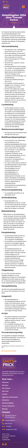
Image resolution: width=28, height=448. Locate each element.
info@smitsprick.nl (10, 420)
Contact (4, 394)
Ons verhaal (6, 388)
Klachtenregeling (7, 403)
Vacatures (5, 382)
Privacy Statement (8, 406)
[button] (23, 6)
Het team (5, 385)
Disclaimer (5, 400)
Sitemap (5, 409)
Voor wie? (5, 391)
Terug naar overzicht (9, 351)
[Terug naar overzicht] (2, 351)
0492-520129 (8, 423)
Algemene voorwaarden (10, 397)
